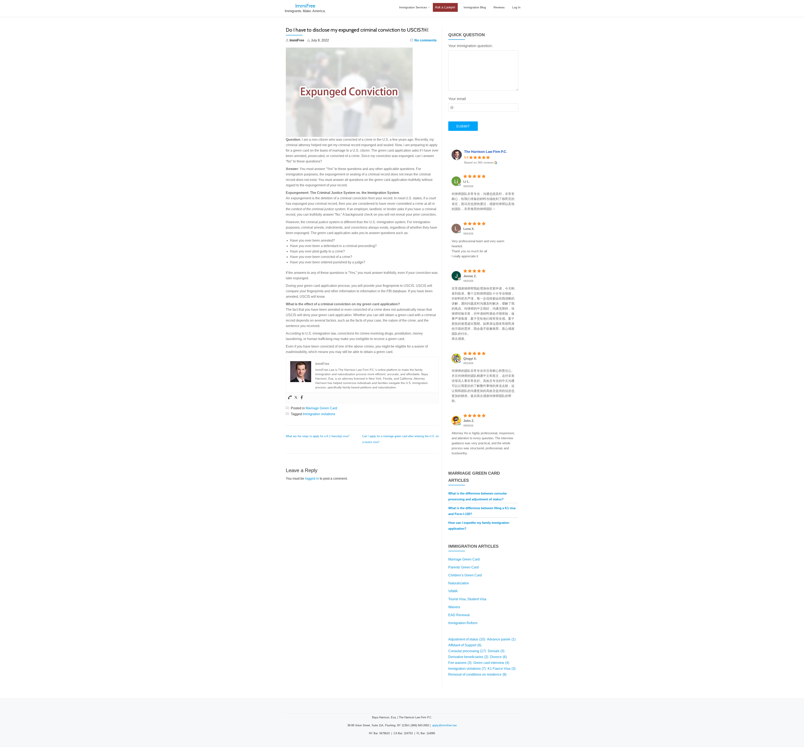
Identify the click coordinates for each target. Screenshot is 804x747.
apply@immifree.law (444, 725)
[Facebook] (302, 397)
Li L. (466, 181)
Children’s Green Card (465, 575)
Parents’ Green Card (463, 567)
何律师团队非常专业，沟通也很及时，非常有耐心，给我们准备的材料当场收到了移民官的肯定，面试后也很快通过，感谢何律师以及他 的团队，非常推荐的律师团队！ (483, 201)
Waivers (454, 607)
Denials (496, 651)
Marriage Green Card (321, 408)
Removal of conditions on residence (477, 674)
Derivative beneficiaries (468, 657)
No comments (425, 40)
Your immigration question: (470, 46)
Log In (516, 7)
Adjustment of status (466, 639)
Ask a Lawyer (445, 7)
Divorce (498, 657)
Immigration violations (319, 414)
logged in (312, 478)
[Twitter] (296, 397)
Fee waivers (460, 663)
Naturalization (458, 583)
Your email (457, 99)
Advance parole (501, 639)
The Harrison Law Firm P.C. (485, 151)
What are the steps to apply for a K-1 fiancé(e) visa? (317, 436)
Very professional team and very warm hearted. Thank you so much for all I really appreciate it (478, 248)
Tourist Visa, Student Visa (467, 599)
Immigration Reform (462, 623)
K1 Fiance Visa (501, 668)
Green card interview (491, 663)
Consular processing (467, 651)
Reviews (499, 7)
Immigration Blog (475, 7)
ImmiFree (305, 6)
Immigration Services (413, 7)
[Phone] (290, 397)
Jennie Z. (470, 276)
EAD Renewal (459, 615)
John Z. (468, 420)
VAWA (453, 591)
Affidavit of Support (464, 645)
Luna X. (468, 229)
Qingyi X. (470, 358)
